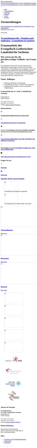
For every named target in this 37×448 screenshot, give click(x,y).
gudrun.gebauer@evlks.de (12, 105)
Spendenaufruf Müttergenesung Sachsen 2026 (15, 115)
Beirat (21, 26)
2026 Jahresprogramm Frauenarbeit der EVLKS (16, 156)
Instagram (4, 175)
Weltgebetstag (5, 28)
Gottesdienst (27, 26)
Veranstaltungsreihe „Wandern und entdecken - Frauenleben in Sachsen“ (18, 39)
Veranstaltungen (7, 230)
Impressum (7, 442)
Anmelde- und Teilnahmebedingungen (15, 439)
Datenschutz (7, 441)
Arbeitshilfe (16, 26)
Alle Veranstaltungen (7, 26)
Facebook (4, 167)
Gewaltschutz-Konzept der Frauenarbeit (13, 123)
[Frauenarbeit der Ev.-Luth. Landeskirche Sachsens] (18, 4)
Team (32, 26)
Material (4, 287)
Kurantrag (5, 258)
